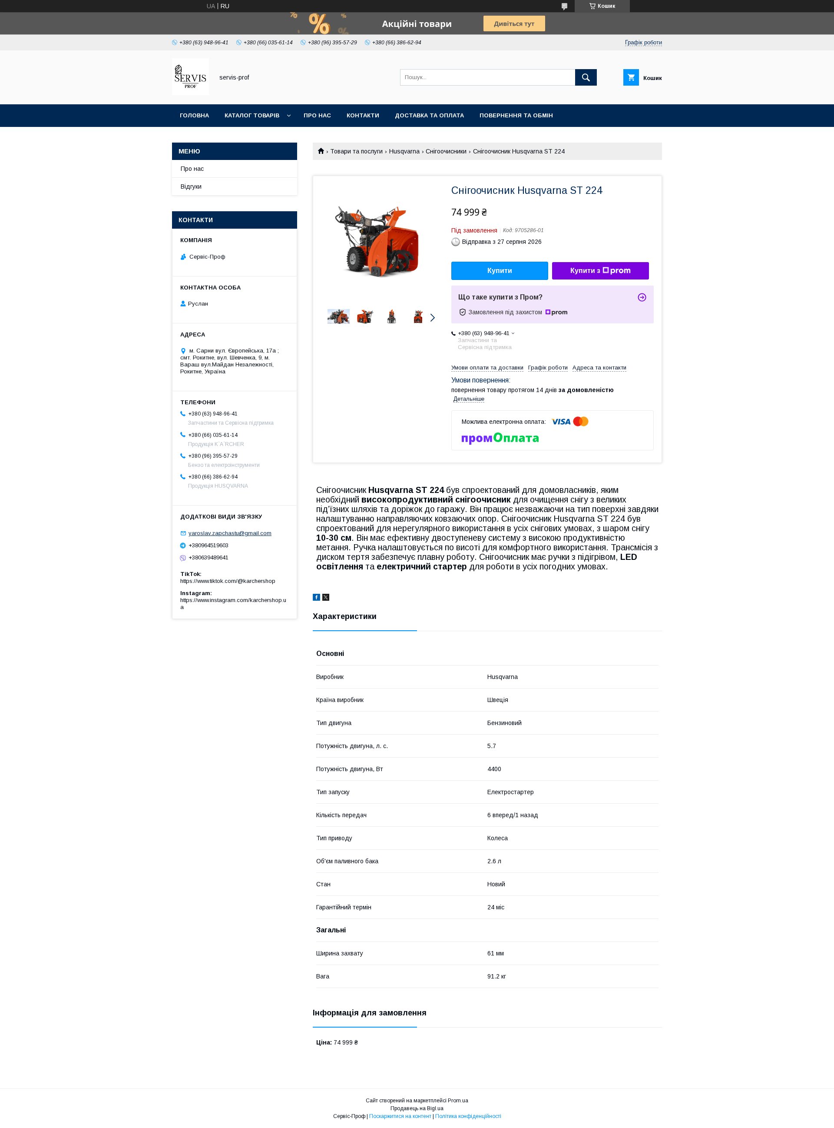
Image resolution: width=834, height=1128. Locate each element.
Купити (499, 270)
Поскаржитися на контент (400, 1116)
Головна (194, 115)
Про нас (317, 115)
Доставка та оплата (429, 115)
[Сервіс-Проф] (190, 93)
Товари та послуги (356, 151)
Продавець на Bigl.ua (417, 1108)
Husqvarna (404, 151)
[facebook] (316, 598)
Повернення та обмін (516, 115)
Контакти (363, 115)
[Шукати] (586, 77)
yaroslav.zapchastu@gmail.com (230, 533)
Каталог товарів (252, 115)
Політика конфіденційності (468, 1116)
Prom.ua (458, 1101)
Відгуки (191, 186)
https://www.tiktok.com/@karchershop (227, 581)
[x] (325, 598)
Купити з (585, 270)
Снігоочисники (446, 151)
